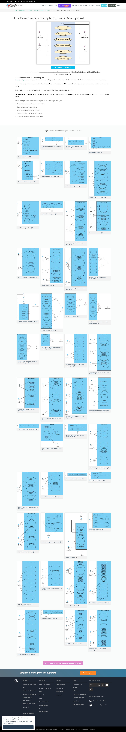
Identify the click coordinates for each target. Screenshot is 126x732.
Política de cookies (8, 723)
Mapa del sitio (43, 711)
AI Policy (75, 691)
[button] (52, 5)
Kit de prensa (60, 691)
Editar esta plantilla (63, 67)
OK (18, 727)
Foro (40, 691)
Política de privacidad (79, 694)
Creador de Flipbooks (29, 691)
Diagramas (22, 10)
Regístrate (104, 5)
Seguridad (76, 701)
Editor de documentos (29, 703)
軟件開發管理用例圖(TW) (93, 72)
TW (70, 74)
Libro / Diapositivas (45, 684)
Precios (98, 5)
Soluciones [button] (83, 5)
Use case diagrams (21, 80)
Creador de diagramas (29, 694)
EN (66, 74)
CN (68, 74)
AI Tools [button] (63, 6)
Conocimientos (44, 702)
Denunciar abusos (78, 704)
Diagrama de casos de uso (41, 10)
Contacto (59, 695)
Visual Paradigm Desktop (27, 1)
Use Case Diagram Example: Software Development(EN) (55, 72)
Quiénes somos (60, 684)
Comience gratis (88, 673)
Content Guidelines (79, 697)
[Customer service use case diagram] (52, 451)
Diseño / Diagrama (45, 688)
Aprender (42, 695)
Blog (40, 698)
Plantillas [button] (91, 5)
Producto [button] (42, 5)
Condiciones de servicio (52, 729)
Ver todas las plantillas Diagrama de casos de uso (63, 663)
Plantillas (29, 10)
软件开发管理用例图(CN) (79, 72)
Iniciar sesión (112, 5)
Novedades (59, 688)
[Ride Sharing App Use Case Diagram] (52, 421)
